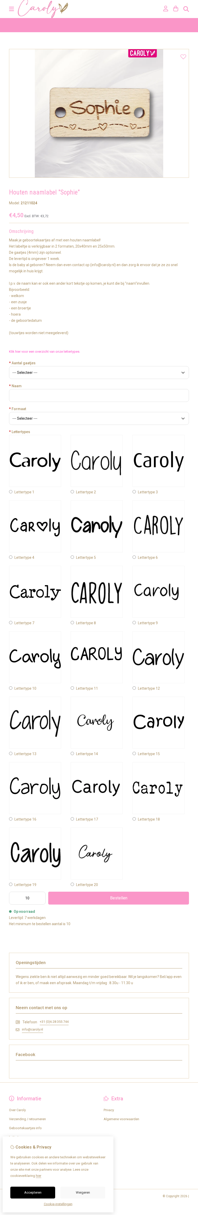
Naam (15, 386)
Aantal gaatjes (22, 363)
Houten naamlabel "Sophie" (42, 25)
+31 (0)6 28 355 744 (54, 1022)
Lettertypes (19, 432)
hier (38, 1176)
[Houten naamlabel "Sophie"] (99, 177)
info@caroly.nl (32, 1029)
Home (13, 25)
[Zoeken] (186, 9)
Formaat (17, 409)
